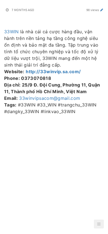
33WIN (11, 31)
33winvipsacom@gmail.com (49, 98)
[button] (99, 224)
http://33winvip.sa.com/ (53, 71)
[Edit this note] (102, 10)
